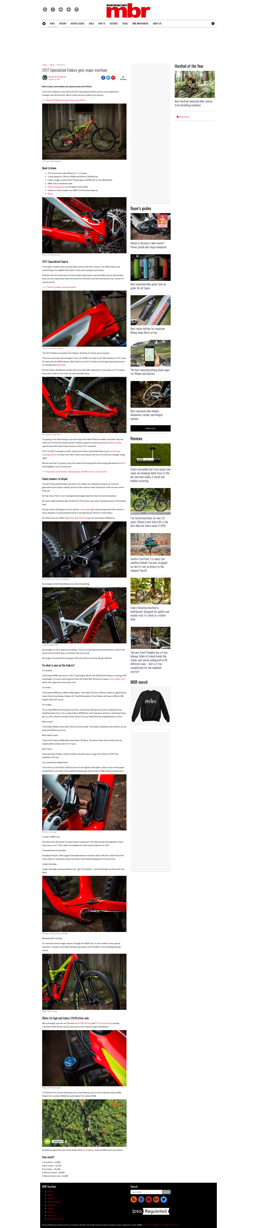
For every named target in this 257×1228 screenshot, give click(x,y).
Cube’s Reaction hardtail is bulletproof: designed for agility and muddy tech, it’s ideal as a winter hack (150, 613)
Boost (50, 193)
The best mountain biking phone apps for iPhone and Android (150, 372)
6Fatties (61, 365)
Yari (93, 1150)
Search (166, 1192)
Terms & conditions (149, 1225)
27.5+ (77, 173)
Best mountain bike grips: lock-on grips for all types (148, 286)
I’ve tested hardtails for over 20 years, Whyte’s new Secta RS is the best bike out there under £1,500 (149, 522)
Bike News (61, 65)
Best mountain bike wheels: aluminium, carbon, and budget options (147, 415)
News (52, 65)
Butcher (121, 463)
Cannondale (84, 509)
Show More (184, 116)
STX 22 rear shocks (103, 1023)
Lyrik (85, 1150)
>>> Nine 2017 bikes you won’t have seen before (64, 100)
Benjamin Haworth (57, 76)
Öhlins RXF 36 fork (77, 518)
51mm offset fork (117, 679)
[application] (84, 1123)
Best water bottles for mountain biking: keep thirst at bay (148, 330)
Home (45, 65)
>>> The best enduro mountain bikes (59, 287)
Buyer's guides (141, 208)
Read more (151, 428)
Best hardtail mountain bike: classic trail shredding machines (194, 103)
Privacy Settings (172, 1225)
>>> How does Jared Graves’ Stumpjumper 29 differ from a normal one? (74, 471)
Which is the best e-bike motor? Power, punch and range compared (148, 245)
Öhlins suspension (56, 186)
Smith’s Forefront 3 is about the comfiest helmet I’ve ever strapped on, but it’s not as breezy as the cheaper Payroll (149, 564)
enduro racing (114, 442)
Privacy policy (161, 1225)
